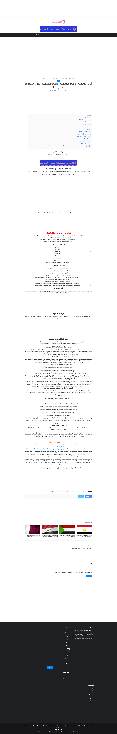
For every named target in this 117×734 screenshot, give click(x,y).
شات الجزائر (68, 639)
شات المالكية (64, 491)
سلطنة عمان (39, 444)
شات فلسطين (67, 632)
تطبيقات (66, 682)
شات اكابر (91, 698)
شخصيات (78, 34)
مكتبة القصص (90, 702)
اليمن (44, 444)
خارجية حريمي (54, 34)
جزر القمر (54, 446)
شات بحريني (54, 491)
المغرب (57, 444)
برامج (75, 34)
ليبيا (64, 444)
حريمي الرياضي (61, 34)
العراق (35, 444)
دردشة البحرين (85, 491)
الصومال (58, 446)
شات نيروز (91, 688)
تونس (67, 444)
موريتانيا (63, 446)
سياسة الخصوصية (50, 731)
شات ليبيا (68, 649)
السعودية (81, 444)
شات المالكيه (59, 491)
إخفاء (85, 115)
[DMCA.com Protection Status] (58, 729)
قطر (54, 444)
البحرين (51, 444)
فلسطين (31, 444)
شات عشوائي (90, 694)
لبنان (77, 444)
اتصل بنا (60, 731)
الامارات (61, 444)
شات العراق (68, 636)
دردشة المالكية (80, 491)
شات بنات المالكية (44, 491)
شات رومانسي (90, 704)
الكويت (74, 444)
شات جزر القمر (67, 655)
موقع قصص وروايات (89, 700)
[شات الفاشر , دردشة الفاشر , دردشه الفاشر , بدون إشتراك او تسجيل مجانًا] (67, 529)
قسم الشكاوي (55, 731)
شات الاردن (68, 630)
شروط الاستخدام (65, 731)
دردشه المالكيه (74, 491)
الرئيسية (73, 78)
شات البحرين (69, 491)
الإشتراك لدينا (77, 731)
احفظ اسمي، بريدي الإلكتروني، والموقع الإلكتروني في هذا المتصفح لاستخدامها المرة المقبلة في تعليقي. (72, 572)
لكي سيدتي (49, 34)
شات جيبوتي (67, 657)
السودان (47, 444)
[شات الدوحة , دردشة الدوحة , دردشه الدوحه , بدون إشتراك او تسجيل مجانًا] (32, 529)
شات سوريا (68, 633)
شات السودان (67, 652)
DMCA (39, 731)
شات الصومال (67, 654)
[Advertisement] (58, 8)
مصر (88, 444)
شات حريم (91, 696)
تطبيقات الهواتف (69, 34)
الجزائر (70, 444)
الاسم (91, 563)
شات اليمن (68, 651)
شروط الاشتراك (71, 731)
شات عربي (91, 692)
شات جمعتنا (91, 690)
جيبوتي (27, 444)
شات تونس (68, 642)
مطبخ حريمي (42, 34)
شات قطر (68, 643)
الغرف (70, 78)
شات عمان (68, 648)
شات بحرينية (49, 491)
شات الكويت (68, 646)
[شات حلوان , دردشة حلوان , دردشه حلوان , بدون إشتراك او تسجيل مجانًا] (84, 529)
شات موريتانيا (67, 658)
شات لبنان (68, 635)
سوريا (91, 444)
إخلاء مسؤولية (43, 731)
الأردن (85, 444)
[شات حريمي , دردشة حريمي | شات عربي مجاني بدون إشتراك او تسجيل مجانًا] (58, 22)
